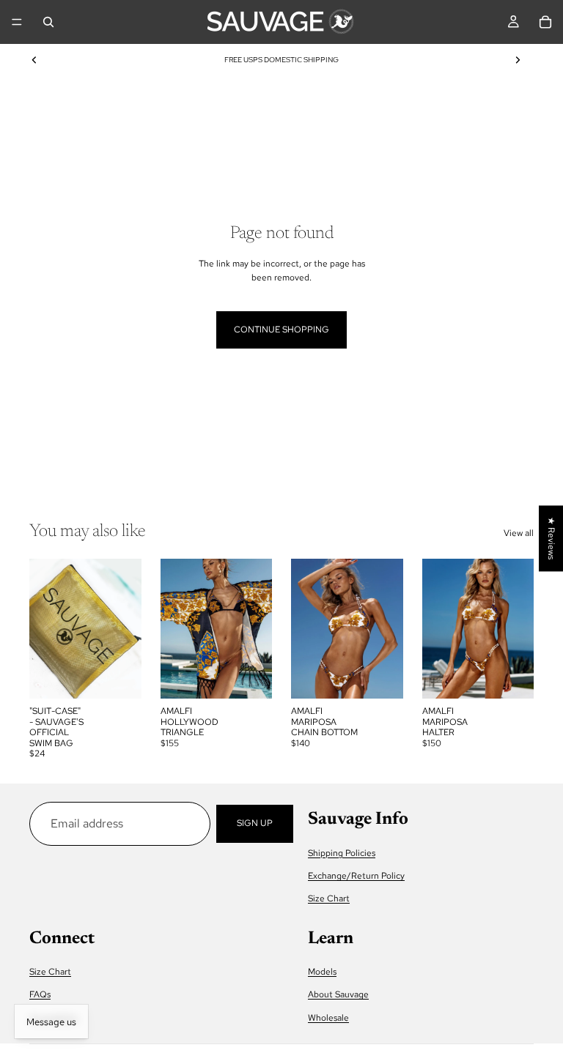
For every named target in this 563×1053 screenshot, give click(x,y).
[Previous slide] (34, 60)
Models (322, 972)
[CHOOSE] (249, 676)
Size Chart (329, 898)
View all (519, 533)
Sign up (255, 823)
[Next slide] (517, 60)
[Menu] (17, 22)
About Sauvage (338, 994)
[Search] (48, 22)
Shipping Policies (341, 853)
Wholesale (328, 1018)
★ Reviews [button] (551, 538)
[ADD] (119, 676)
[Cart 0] (545, 22)
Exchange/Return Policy (356, 876)
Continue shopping (281, 329)
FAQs (40, 994)
